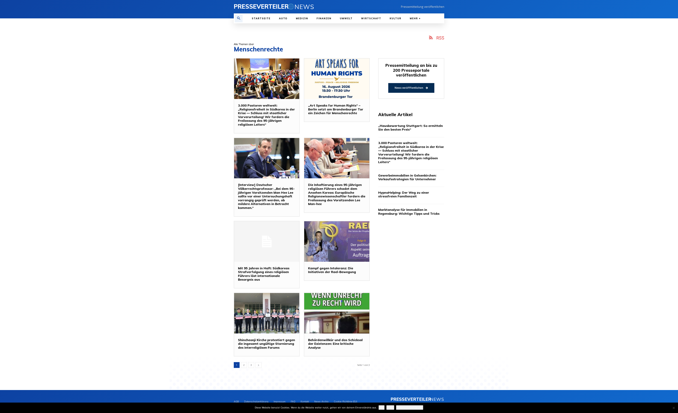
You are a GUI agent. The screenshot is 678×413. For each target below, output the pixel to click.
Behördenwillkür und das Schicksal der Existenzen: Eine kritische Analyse (335, 344)
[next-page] (258, 365)
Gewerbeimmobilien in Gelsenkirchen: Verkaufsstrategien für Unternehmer (407, 177)
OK (381, 407)
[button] (239, 18)
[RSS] (431, 38)
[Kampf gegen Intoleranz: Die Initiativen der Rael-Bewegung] (336, 241)
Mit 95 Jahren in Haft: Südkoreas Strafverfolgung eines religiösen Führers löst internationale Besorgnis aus (263, 274)
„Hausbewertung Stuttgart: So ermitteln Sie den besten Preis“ (410, 128)
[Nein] (673, 408)
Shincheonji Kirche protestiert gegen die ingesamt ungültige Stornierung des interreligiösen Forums (266, 344)
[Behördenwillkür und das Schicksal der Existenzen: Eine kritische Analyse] (336, 313)
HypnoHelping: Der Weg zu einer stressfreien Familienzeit (403, 194)
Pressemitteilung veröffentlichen (422, 7)
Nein (390, 407)
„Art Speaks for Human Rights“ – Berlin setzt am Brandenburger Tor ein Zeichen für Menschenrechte (335, 109)
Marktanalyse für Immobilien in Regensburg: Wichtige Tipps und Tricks (408, 212)
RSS (440, 38)
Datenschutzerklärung (409, 407)
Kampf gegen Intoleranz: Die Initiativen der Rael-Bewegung (332, 270)
